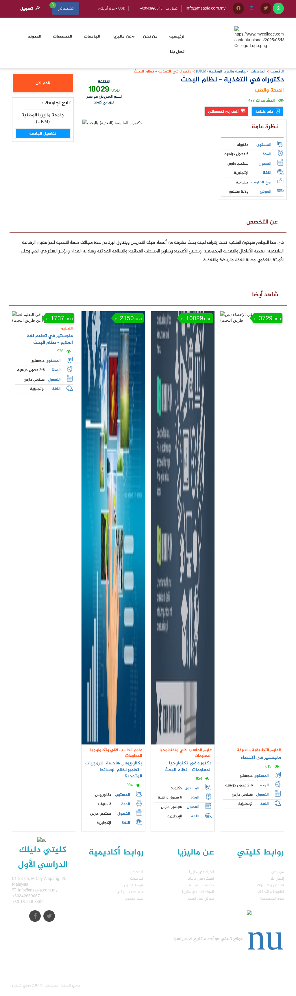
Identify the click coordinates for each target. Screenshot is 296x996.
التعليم (66, 328)
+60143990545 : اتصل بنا (159, 8)
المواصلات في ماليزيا (198, 892)
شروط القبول (134, 885)
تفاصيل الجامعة (42, 133)
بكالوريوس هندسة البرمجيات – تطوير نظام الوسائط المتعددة (113, 770)
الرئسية (277, 71)
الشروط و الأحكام (271, 892)
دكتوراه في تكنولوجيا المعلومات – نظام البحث (188, 766)
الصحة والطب (269, 90)
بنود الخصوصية (272, 898)
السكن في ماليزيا (201, 878)
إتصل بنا (277, 878)
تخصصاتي (66, 8)
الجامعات (258, 71)
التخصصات (135, 872)
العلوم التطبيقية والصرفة (259, 750)
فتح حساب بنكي (130, 892)
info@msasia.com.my (205, 8)
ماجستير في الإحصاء (261, 758)
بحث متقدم (134, 898)
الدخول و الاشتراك (270, 885)
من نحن (277, 872)
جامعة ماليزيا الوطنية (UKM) (220, 71)
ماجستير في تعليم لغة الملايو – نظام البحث (50, 339)
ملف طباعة (264, 112)
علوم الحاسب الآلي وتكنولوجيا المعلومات (116, 753)
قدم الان (43, 83)
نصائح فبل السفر (201, 898)
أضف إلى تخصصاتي (223, 112)
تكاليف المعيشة (201, 885)
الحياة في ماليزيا (201, 872)
